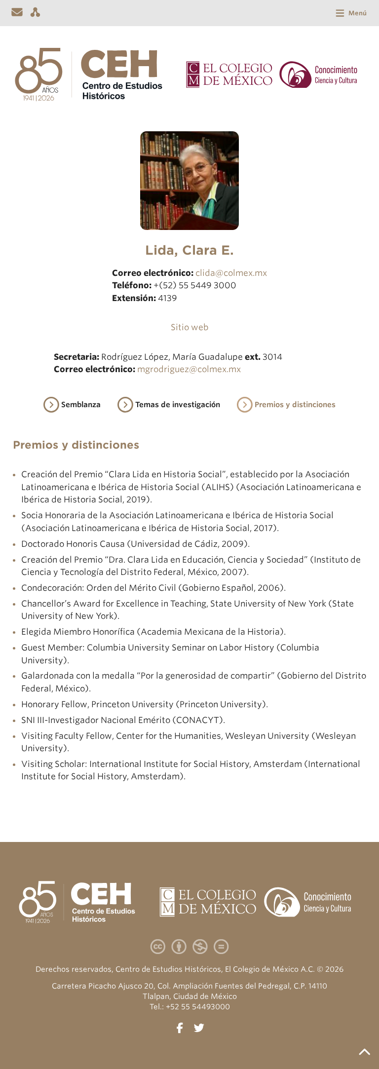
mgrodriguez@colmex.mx (189, 369)
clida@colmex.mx (231, 273)
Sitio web (190, 327)
